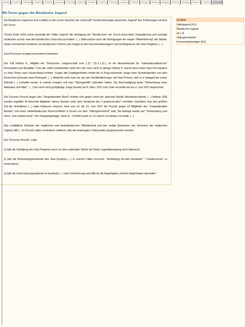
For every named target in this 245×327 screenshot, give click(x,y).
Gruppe (145, 2)
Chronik (5, 2)
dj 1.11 (180, 33)
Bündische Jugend (187, 28)
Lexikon (16, 2)
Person (155, 2)
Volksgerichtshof (186, 37)
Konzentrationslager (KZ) (191, 41)
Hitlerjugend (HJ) (186, 24)
